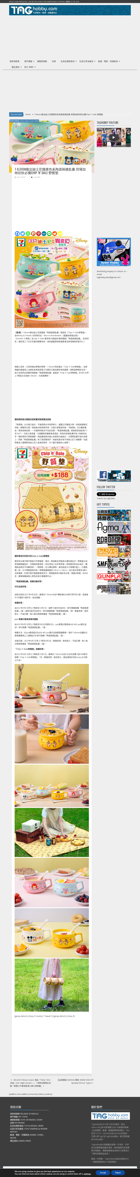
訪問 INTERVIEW (17, 1122)
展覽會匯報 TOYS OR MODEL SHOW (26, 1119)
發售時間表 (14, 61)
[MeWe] (44, 233)
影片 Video (28, 66)
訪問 (54, 61)
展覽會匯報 (42, 61)
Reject (118, 1172)
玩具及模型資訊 (68, 61)
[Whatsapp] (28, 233)
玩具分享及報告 (86, 61)
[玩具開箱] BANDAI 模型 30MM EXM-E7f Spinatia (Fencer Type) (75, 1081)
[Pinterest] (38, 233)
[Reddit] (54, 233)
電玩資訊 (16, 66)
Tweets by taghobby (106, 498)
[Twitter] (22, 233)
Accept (103, 1172)
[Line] (49, 233)
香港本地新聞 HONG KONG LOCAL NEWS (24, 121)
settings (87, 1174)
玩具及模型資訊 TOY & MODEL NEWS (26, 1125)
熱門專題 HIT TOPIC (19, 1116)
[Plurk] (33, 233)
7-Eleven (36, 177)
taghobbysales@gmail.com (109, 277)
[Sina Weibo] (60, 233)
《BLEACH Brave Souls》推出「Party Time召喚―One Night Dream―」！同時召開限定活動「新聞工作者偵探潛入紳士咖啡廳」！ (30, 1083)
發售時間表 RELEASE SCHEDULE (24, 1113)
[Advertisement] (70, 36)
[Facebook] (17, 233)
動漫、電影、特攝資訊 (108, 61)
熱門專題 (28, 61)
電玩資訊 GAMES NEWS (20, 1140)
